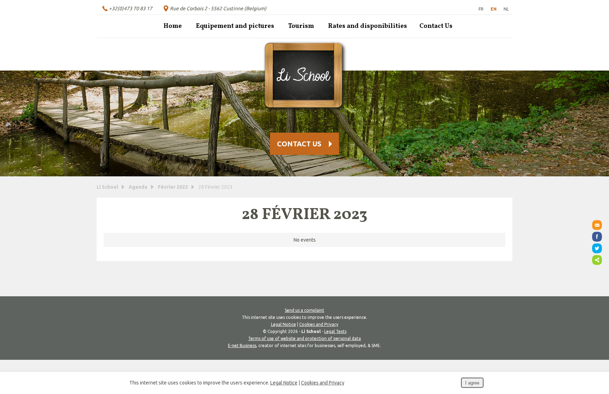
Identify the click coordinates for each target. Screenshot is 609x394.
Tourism (301, 26)
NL (506, 9)
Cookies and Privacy (318, 324)
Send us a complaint (304, 310)
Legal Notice (283, 324)
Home (173, 26)
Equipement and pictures (235, 26)
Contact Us (436, 26)
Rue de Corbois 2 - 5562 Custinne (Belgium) (218, 8)
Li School (107, 187)
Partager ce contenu (597, 260)
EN (494, 9)
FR (481, 9)
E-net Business (242, 345)
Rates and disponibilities (367, 26)
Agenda (138, 187)
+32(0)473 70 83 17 (130, 8)
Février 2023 (173, 187)
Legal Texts (335, 331)
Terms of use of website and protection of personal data (304, 338)
